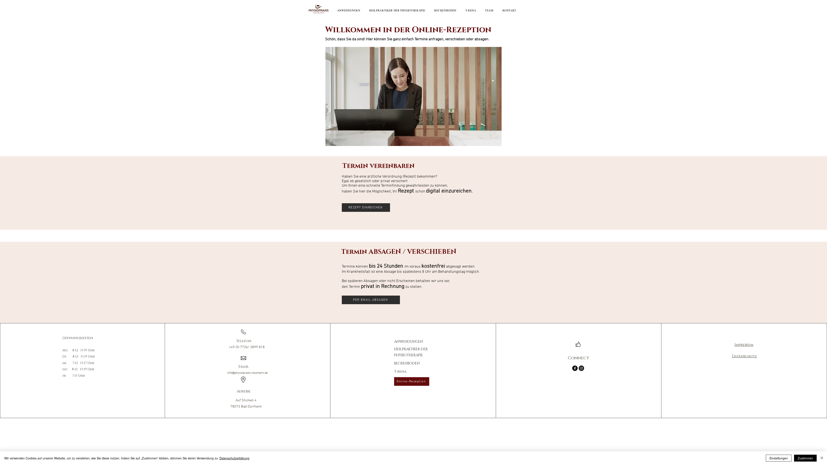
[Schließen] (821, 458)
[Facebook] (575, 368)
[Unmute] (338, 140)
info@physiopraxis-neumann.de (247, 373)
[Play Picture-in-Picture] (488, 140)
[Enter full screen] (496, 140)
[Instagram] (581, 368)
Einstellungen (778, 458)
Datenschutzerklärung (234, 458)
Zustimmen (805, 458)
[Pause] (331, 140)
